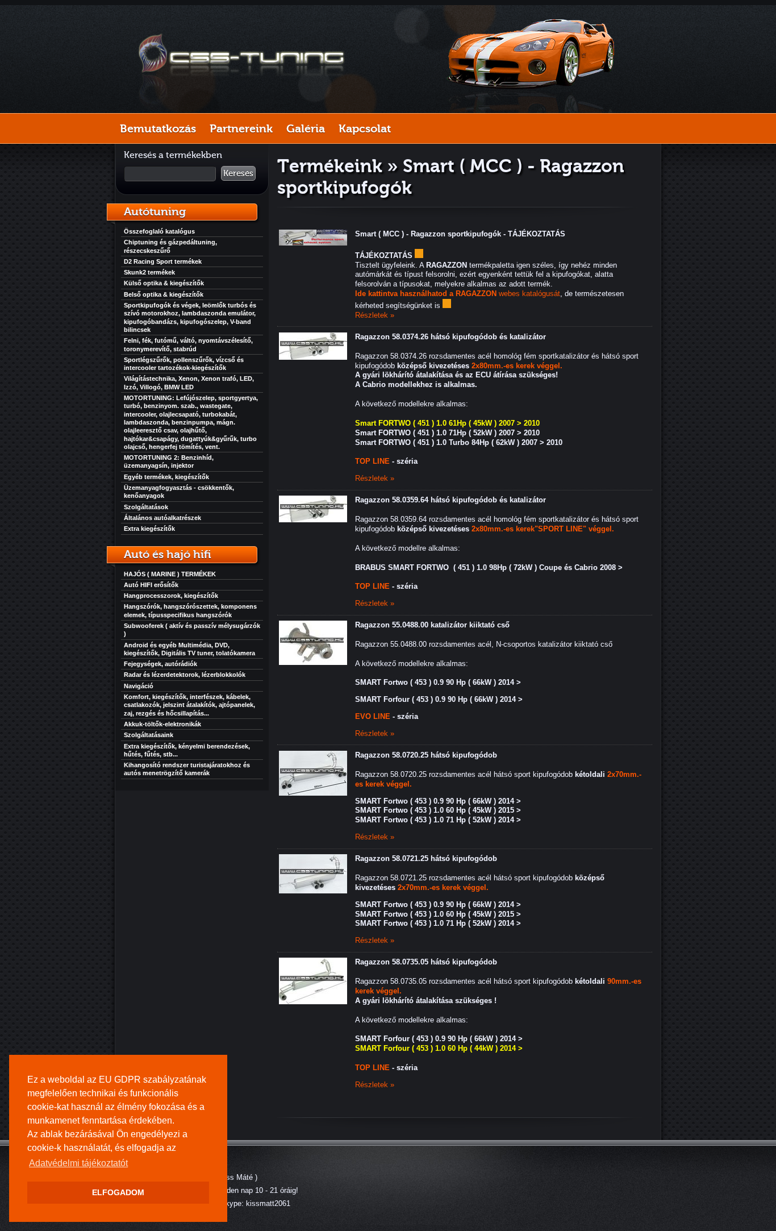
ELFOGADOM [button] (118, 1192)
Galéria (305, 128)
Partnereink (241, 128)
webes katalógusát (457, 293)
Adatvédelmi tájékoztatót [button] (78, 1163)
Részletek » (374, 315)
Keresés (238, 173)
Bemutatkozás (158, 128)
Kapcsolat (365, 128)
